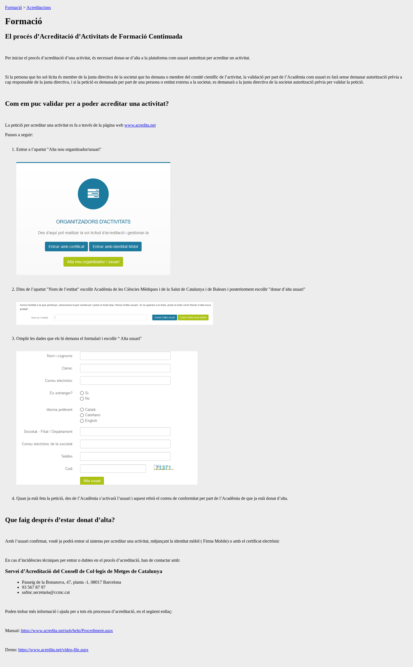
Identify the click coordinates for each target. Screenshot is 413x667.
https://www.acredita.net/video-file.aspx (53, 649)
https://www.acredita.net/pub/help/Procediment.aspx (67, 630)
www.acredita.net (140, 125)
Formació (13, 7)
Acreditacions (38, 7)
